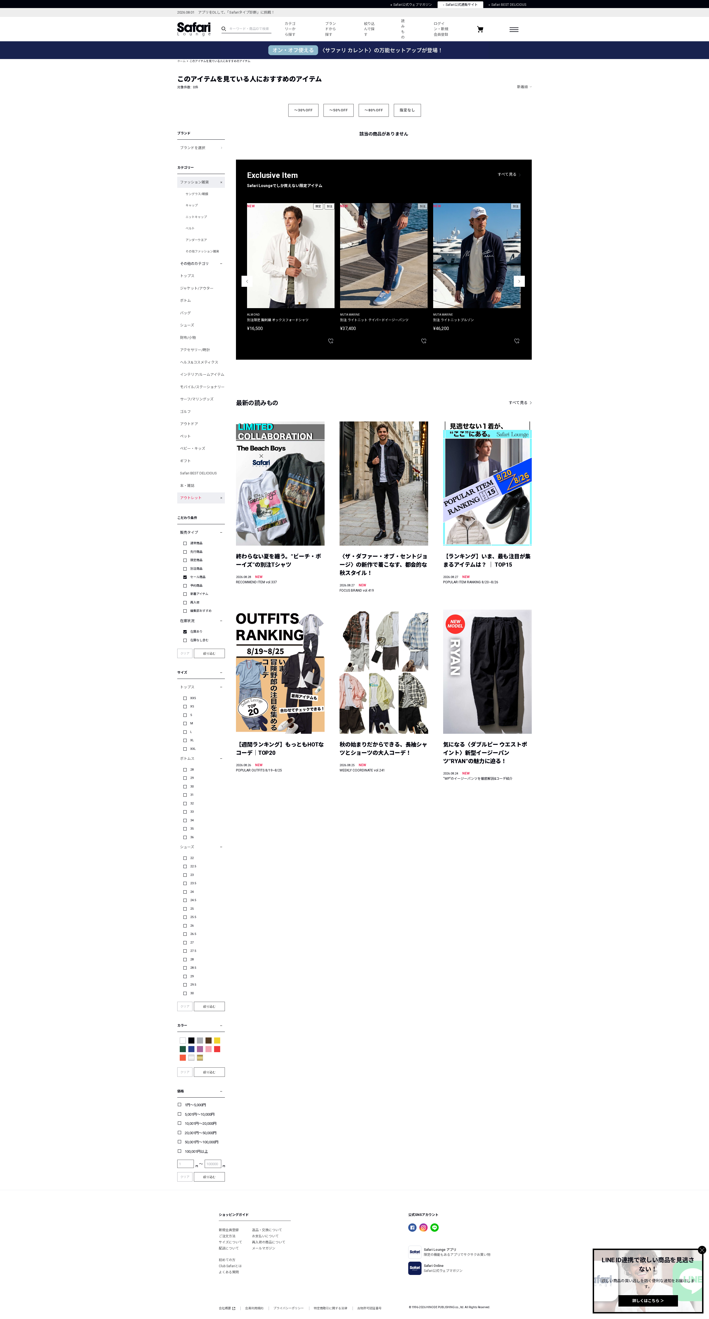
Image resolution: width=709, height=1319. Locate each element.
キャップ (192, 205)
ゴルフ (185, 412)
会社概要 (225, 1308)
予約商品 (196, 585)
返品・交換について (267, 1230)
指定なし (407, 110)
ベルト (190, 228)
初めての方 (227, 1260)
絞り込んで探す (369, 29)
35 (192, 828)
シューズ (187, 325)
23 (192, 875)
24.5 (193, 900)
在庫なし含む (199, 640)
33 (192, 812)
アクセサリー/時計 (195, 350)
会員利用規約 (254, 1308)
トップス (187, 276)
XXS (193, 698)
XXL (193, 749)
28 (192, 769)
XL (192, 740)
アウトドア (189, 424)
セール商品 (197, 577)
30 (192, 786)
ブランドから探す (330, 29)
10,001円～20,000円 (201, 1123)
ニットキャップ (196, 217)
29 (192, 778)
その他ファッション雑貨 (202, 251)
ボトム (185, 300)
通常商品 (196, 543)
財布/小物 (188, 338)
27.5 (193, 951)
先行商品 (196, 552)
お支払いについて (265, 1236)
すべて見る (507, 174)
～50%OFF (338, 110)
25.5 (193, 917)
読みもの (403, 29)
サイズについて (230, 1242)
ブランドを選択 (192, 148)
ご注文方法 (227, 1236)
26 (192, 925)
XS (192, 706)
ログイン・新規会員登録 (441, 29)
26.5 (193, 934)
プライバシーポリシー (288, 1308)
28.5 (193, 968)
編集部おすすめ (201, 611)
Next (519, 281)
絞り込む (209, 653)
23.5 (193, 883)
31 (192, 795)
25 (192, 909)
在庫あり (196, 631)
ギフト (185, 461)
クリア (184, 653)
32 (192, 803)
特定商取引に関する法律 (330, 1308)
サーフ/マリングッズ (197, 399)
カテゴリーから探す (290, 29)
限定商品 (196, 560)
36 (192, 837)
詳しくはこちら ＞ (648, 1300)
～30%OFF (303, 110)
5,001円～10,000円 (200, 1114)
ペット (185, 436)
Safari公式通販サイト (462, 5)
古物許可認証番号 (369, 1308)
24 (192, 892)
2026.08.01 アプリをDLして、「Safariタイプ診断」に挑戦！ (226, 12)
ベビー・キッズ (192, 448)
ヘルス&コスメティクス (199, 362)
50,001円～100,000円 (202, 1142)
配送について (229, 1248)
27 (192, 942)
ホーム (181, 61)
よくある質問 (229, 1272)
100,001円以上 (196, 1151)
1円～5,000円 (195, 1105)
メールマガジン (263, 1248)
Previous (247, 281)
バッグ (185, 313)
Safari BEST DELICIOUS (508, 5)
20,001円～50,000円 (201, 1133)
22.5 (193, 866)
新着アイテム (199, 594)
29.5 (193, 984)
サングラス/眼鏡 (197, 194)
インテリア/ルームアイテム (202, 374)
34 (192, 820)
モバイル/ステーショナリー (202, 387)
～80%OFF (373, 110)
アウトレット (191, 498)
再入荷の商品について (268, 1242)
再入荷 (194, 602)
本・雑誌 (187, 486)
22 (192, 858)
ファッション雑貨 (194, 182)
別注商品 (196, 569)
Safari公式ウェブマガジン (412, 5)
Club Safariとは (230, 1266)
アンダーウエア (196, 240)
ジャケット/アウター (197, 288)
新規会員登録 (229, 1230)
